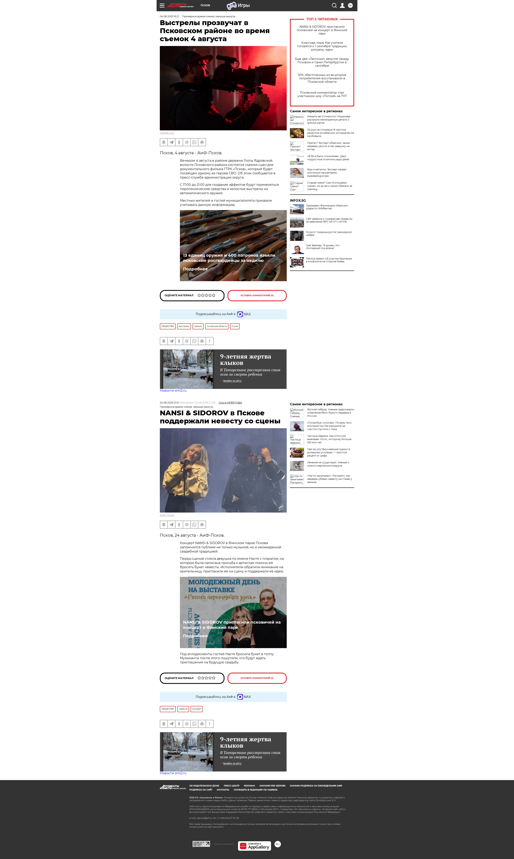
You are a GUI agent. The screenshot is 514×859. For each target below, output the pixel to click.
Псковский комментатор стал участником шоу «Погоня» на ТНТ (322, 94)
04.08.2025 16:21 (169, 16)
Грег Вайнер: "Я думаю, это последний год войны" (323, 247)
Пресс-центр (231, 785)
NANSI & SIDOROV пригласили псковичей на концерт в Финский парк (322, 30)
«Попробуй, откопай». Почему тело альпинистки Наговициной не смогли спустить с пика (329, 426)
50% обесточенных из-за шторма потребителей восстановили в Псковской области (322, 78)
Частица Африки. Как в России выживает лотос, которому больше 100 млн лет (329, 439)
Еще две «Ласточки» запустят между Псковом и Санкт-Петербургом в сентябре (322, 62)
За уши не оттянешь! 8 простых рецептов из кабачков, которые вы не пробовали (330, 133)
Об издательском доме (204, 785)
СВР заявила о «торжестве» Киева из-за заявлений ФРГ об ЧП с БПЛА (329, 220)
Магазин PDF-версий (272, 785)
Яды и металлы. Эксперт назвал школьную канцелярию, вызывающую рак (327, 172)
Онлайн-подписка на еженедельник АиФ (316, 785)
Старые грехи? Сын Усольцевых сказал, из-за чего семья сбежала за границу (329, 186)
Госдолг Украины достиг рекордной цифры (329, 233)
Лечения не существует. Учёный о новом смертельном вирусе (328, 464)
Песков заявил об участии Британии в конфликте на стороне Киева (329, 260)
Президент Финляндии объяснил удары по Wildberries (327, 207)
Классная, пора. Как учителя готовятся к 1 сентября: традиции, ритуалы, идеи (322, 46)
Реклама (249, 785)
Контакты (223, 790)
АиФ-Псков (167, 515)
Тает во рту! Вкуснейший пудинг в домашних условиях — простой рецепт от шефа (328, 452)
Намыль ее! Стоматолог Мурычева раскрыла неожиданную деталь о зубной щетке (328, 119)
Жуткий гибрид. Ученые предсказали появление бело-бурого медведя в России (330, 412)
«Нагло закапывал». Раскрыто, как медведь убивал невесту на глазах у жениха (329, 479)
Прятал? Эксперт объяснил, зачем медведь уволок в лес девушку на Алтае (328, 146)
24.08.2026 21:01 (169, 402)
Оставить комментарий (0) (257, 295)
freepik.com (167, 132)
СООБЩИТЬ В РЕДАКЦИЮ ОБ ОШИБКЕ (255, 790)
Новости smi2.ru (173, 390)
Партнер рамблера (224, 844)
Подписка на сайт (200, 790)
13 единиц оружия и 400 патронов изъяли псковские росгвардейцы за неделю (229, 258)
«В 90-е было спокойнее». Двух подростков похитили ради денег (328, 158)
